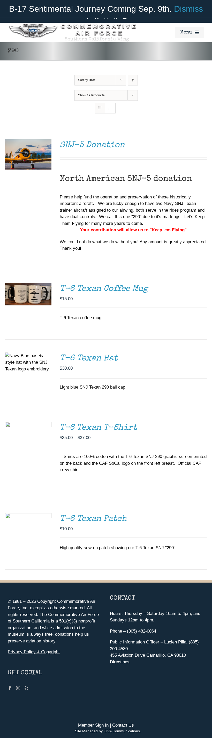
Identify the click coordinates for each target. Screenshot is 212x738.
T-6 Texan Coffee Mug (104, 289)
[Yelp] (26, 688)
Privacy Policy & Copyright (34, 651)
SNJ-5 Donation (92, 145)
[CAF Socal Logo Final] (72, 25)
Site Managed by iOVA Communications (107, 731)
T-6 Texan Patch (93, 519)
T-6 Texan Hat (89, 358)
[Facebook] (10, 688)
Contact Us (123, 725)
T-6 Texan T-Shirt (98, 428)
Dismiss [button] (188, 8)
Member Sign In (93, 725)
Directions (120, 662)
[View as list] (110, 108)
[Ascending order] (133, 80)
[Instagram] (18, 688)
